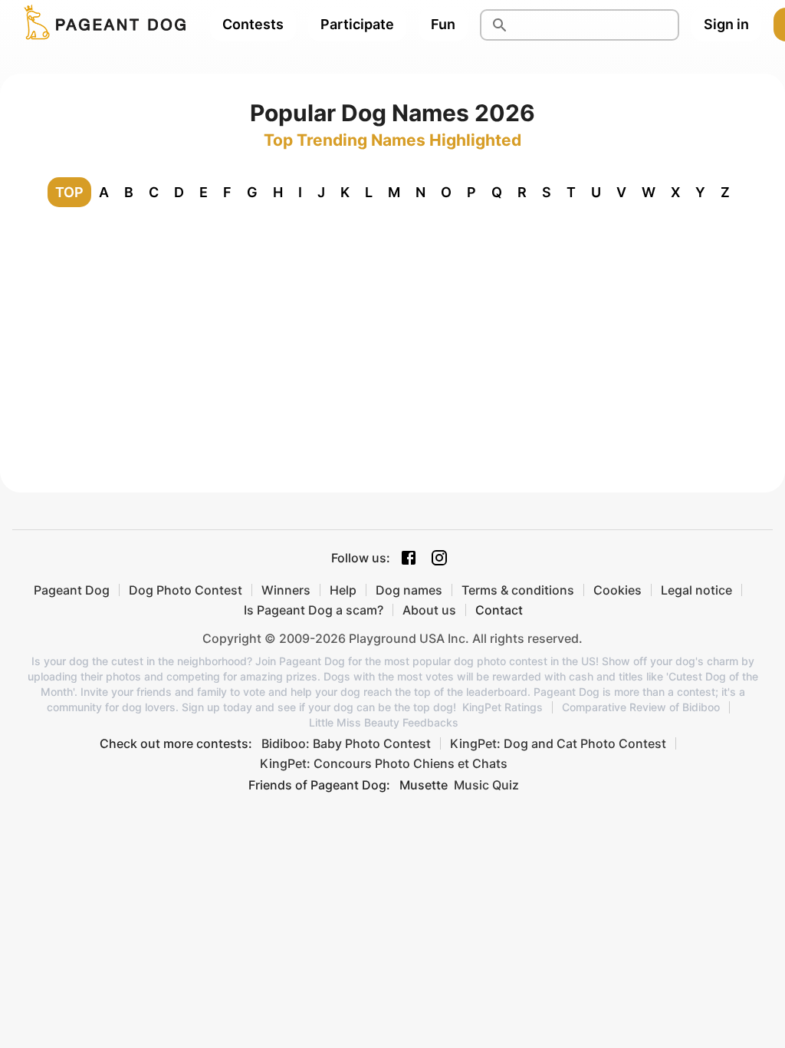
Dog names (409, 590)
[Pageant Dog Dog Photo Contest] (102, 24)
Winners (285, 590)
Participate (357, 24)
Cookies (617, 590)
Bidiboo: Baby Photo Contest (346, 743)
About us (429, 610)
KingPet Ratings (502, 707)
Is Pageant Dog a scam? (313, 610)
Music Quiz (486, 785)
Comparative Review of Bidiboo (641, 707)
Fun (443, 24)
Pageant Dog (72, 590)
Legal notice (696, 590)
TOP (69, 192)
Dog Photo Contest (185, 590)
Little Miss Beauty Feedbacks (383, 723)
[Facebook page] (408, 557)
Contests (253, 24)
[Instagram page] (439, 557)
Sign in (726, 24)
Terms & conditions (517, 590)
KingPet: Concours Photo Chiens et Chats (383, 763)
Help (343, 590)
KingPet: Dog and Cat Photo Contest (558, 743)
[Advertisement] (392, 334)
